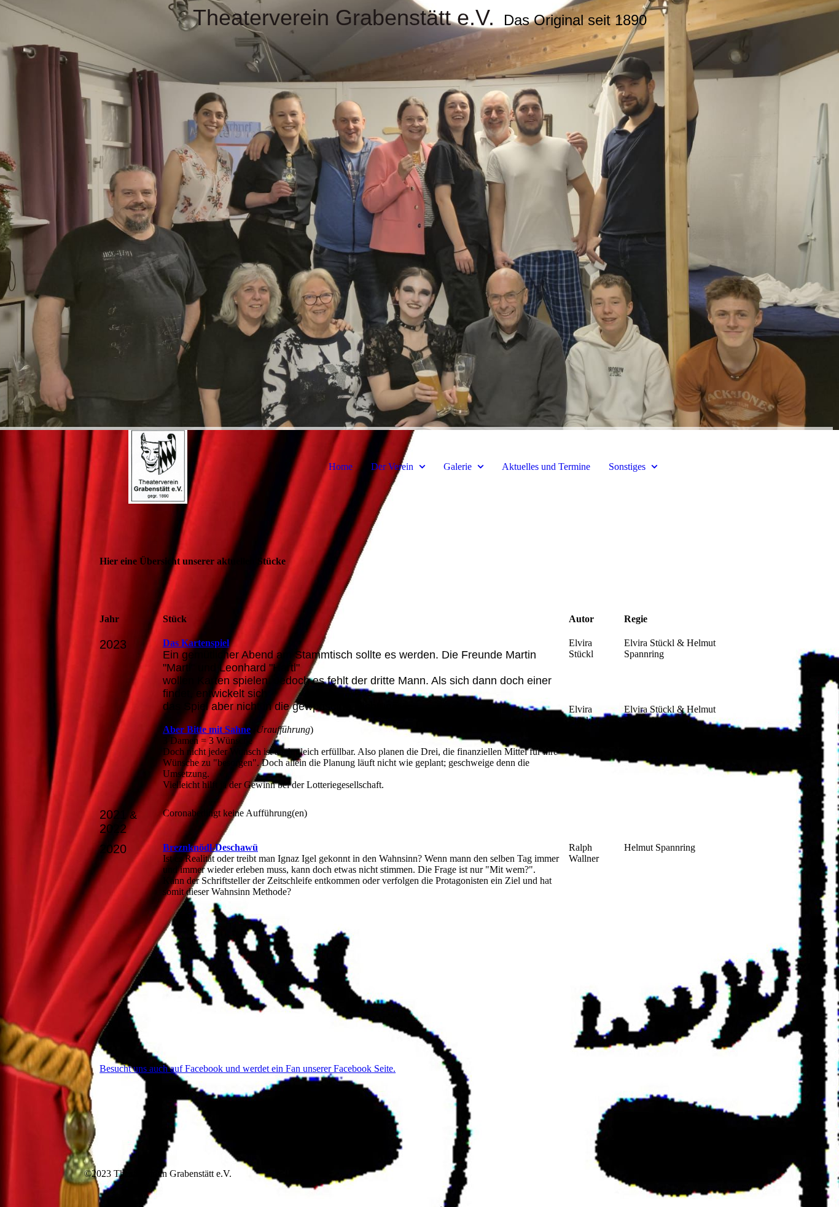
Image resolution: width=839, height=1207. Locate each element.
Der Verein (392, 466)
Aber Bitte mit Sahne (207, 729)
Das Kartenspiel (196, 643)
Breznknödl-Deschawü (210, 847)
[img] (419, 215)
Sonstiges (627, 466)
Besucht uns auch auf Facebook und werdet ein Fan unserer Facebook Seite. (248, 1068)
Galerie (457, 466)
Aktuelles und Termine (546, 466)
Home (341, 466)
